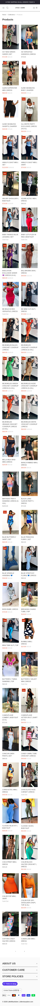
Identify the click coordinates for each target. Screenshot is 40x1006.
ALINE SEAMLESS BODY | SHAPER (28, 89)
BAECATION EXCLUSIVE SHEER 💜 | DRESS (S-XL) (9, 273)
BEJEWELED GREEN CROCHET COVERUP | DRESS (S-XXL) (10, 386)
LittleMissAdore (13, 1002)
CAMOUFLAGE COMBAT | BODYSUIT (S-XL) (10, 717)
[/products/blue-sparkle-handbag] (10, 558)
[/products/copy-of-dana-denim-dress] (29, 628)
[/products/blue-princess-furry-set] (29, 522)
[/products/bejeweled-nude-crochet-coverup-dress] (29, 368)
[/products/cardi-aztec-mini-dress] (10, 774)
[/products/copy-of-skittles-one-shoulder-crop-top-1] (29, 885)
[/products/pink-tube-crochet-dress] (29, 738)
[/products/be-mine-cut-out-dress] (29, 294)
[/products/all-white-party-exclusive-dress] (29, 109)
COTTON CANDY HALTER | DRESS (8, 940)
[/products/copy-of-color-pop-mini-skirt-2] (10, 883)
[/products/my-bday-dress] (10, 594)
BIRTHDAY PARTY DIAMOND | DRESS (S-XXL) (10, 501)
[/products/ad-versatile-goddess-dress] (29, 37)
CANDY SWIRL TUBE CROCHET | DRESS (29, 755)
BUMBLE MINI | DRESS (26, 643)
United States (11, 990)
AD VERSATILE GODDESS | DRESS (28, 53)
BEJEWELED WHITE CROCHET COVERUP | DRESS (29, 424)
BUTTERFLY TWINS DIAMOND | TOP (9, 680)
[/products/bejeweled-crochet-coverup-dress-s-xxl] (29, 330)
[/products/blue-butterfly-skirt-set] (10, 522)
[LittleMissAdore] (20, 7)
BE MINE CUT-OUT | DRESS (28, 310)
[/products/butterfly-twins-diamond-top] (10, 664)
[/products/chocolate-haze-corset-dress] (29, 774)
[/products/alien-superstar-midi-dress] (10, 73)
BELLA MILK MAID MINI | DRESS (8, 461)
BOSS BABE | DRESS (10, 609)
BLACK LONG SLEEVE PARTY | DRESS (27, 501)
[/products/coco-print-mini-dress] (10, 847)
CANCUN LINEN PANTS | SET (8, 755)
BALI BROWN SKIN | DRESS (28, 272)
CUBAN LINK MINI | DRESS (28, 940)
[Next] (24, 951)
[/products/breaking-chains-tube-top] (29, 594)
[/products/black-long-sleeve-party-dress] (29, 484)
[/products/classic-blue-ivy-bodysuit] (10, 811)
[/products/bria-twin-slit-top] (10, 630)
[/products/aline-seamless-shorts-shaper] (10, 109)
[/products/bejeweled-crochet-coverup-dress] (10, 407)
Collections (11, 14)
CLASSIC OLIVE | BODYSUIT (27, 827)
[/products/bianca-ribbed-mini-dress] (29, 447)
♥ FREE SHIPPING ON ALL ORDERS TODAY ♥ (20, 2)
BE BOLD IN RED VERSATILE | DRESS (10, 310)
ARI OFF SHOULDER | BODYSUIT (10, 200)
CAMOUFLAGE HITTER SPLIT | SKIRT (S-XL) (29, 717)
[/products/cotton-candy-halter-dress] (10, 924)
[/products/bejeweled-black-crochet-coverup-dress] (10, 330)
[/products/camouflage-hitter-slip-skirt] (29, 700)
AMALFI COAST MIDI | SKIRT (29, 164)
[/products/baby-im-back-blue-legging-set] (10, 219)
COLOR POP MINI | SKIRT (9, 897)
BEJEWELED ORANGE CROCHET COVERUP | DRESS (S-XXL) (9, 425)
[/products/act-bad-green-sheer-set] (10, 37)
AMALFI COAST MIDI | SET (10, 164)
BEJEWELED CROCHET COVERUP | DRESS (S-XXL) (29, 347)
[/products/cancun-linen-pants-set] (10, 738)
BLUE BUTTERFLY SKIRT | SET (9, 538)
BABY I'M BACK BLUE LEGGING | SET (10, 236)
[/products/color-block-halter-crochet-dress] (29, 847)
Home (4, 14)
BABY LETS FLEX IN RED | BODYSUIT (28, 236)
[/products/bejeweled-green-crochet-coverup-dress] (10, 368)
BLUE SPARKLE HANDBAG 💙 (8, 574)
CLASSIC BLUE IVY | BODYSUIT (9, 827)
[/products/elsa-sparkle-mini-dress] (29, 924)
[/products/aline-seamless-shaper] (29, 73)
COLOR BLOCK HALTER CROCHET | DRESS (28, 864)
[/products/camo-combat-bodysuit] (10, 700)
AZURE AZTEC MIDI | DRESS (29, 200)
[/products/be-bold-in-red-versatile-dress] (10, 294)
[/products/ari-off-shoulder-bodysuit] (10, 183)
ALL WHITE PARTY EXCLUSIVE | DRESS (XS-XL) (29, 126)
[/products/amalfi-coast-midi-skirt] (29, 147)
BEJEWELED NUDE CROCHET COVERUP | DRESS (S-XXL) (29, 386)
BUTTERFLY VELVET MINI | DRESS (29, 680)
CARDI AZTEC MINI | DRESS (9, 791)
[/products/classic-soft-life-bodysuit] (29, 811)
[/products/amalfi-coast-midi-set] (10, 147)
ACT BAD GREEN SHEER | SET (8, 53)
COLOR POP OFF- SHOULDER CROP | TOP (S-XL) (28, 903)
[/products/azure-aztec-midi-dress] (29, 183)
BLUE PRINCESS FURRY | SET (27, 538)
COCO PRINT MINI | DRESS (9, 863)
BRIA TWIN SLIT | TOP (10, 645)
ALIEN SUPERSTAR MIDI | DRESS (9, 89)
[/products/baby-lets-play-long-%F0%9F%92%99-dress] (29, 558)
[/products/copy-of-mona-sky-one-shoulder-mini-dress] (10, 446)
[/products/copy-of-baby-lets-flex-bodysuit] (29, 219)
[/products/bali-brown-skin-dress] (29, 256)
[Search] (7, 7)
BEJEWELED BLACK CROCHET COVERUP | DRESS (10, 347)
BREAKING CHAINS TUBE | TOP (28, 610)
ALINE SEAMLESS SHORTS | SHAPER (9, 125)
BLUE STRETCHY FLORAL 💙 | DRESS (28, 574)
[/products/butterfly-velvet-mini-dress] (29, 664)
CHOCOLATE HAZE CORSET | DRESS (28, 791)
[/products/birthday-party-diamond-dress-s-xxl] (10, 484)
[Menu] (3, 7)
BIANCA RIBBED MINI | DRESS (29, 464)
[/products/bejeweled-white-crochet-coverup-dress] (29, 407)
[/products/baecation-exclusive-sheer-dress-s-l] (10, 256)
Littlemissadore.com (26, 1002)
